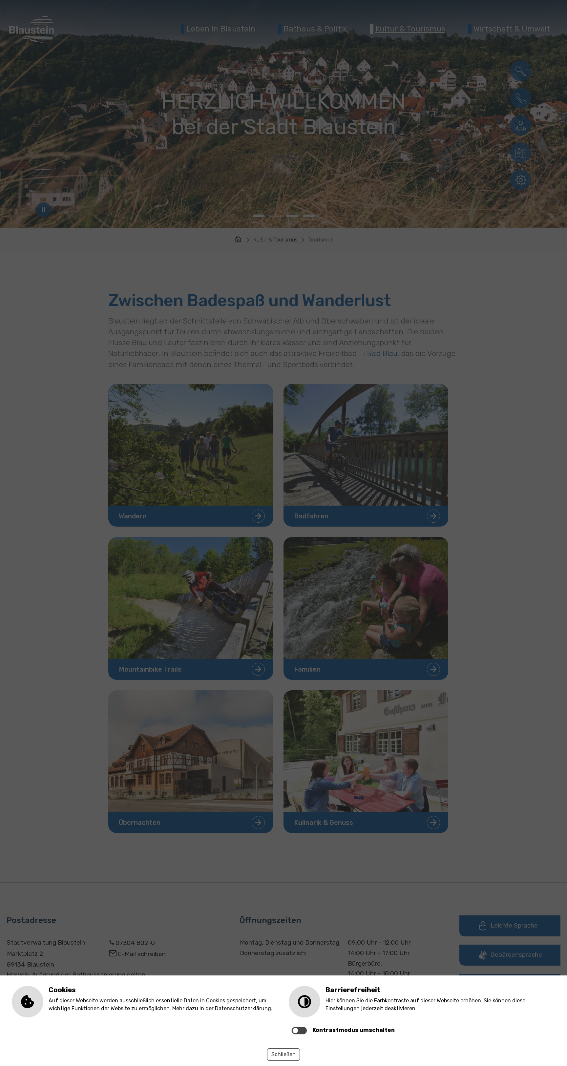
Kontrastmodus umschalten (353, 1030)
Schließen (283, 1054)
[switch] (299, 1031)
